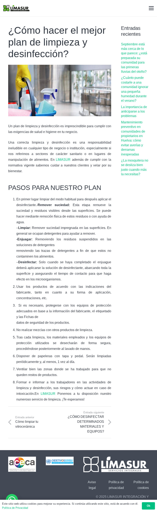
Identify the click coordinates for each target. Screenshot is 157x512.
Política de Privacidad (15, 507)
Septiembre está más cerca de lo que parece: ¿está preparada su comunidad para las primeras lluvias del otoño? (134, 57)
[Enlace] (16, 8)
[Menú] (151, 8)
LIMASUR (63, 159)
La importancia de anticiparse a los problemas (134, 111)
